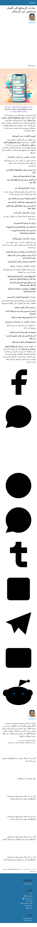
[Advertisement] (18, 44)
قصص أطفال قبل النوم (26, 903)
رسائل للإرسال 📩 (27, 898)
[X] (18, 467)
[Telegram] (18, 640)
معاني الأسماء (28, 906)
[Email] (18, 674)
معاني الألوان (29, 908)
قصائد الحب (29, 901)
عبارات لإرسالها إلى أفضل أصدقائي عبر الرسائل (18, 107)
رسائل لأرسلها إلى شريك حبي (18, 111)
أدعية (31, 893)
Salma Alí (32, 22)
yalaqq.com (28, 884)
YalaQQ (32, 2)
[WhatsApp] (18, 536)
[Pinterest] (18, 502)
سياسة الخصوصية (27, 918)
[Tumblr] (18, 571)
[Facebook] (18, 399)
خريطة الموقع (28, 920)
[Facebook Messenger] (18, 433)
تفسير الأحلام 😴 (28, 896)
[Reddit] (18, 709)
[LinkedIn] (18, 605)
